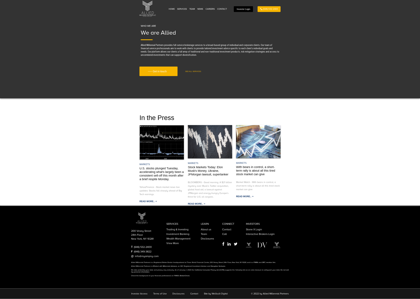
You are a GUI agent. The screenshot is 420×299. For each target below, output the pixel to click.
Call (224, 234)
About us (206, 229)
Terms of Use (160, 293)
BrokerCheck (184, 276)
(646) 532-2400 (270, 9)
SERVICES (182, 9)
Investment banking (177, 234)
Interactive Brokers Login (260, 234)
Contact (226, 229)
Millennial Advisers (170, 266)
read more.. (147, 201)
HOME (172, 9)
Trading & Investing (177, 229)
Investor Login (243, 9)
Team (204, 234)
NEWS (200, 9)
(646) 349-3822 (142, 251)
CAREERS (210, 9)
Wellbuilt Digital (220, 293)
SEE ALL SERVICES (193, 71)
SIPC (264, 262)
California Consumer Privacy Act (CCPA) (209, 270)
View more (172, 243)
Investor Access (139, 293)
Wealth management (178, 238)
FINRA (256, 262)
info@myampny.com (147, 256)
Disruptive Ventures (218, 266)
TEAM (192, 9)
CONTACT (222, 9)
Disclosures (207, 238)
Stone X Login (254, 229)
